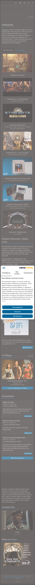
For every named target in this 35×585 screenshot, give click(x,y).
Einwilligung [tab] (6, 273)
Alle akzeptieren (17, 307)
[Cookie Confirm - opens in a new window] (26, 268)
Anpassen (17, 311)
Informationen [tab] (28, 273)
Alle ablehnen (17, 316)
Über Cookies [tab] (17, 273)
